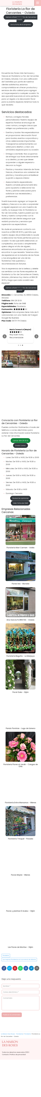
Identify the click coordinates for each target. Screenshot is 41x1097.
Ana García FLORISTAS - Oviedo (20, 620)
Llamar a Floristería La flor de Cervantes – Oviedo (21, 18)
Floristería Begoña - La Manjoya (20, 656)
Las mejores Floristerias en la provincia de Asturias (19, 959)
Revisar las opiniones (20, 498)
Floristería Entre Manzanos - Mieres (20, 802)
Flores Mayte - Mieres (20, 875)
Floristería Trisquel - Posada (20, 838)
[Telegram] (31, 968)
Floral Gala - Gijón (20, 692)
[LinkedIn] (25, 968)
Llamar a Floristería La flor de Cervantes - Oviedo (21, 289)
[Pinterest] (15, 968)
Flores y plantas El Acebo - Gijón (20, 911)
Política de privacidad (18, 1055)
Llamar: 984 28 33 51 (20, 440)
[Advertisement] (20, 48)
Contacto (5, 1055)
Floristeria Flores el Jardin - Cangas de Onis (20, 765)
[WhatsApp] (20, 968)
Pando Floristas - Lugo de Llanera (20, 728)
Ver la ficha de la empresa (20, 24)
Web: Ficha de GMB (20, 503)
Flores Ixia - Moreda (20, 583)
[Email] (36, 968)
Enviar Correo (20, 445)
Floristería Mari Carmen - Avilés (20, 547)
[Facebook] (4, 968)
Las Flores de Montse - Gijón (20, 947)
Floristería (6, 955)
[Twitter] (9, 968)
